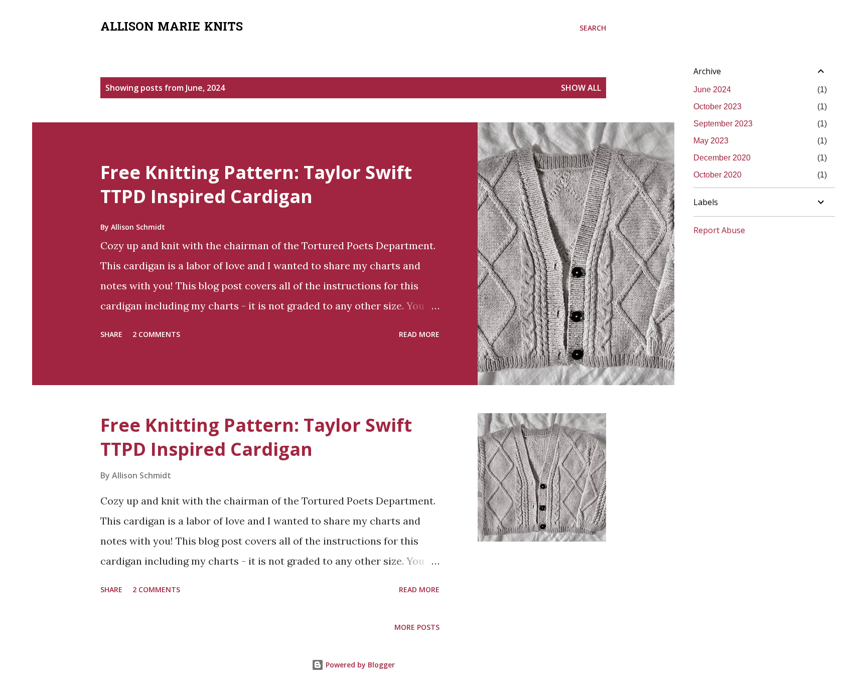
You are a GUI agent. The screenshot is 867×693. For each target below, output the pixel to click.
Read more (419, 334)
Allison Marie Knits (171, 28)
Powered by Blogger (359, 664)
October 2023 (717, 106)
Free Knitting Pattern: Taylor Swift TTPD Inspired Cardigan (256, 184)
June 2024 (712, 89)
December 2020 (722, 157)
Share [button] (111, 334)
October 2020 (717, 174)
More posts (417, 627)
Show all (581, 87)
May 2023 (711, 140)
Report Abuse (719, 230)
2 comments (156, 334)
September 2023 (723, 123)
